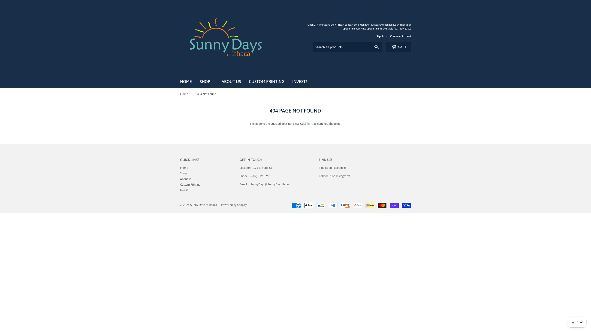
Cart (402, 47)
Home (186, 81)
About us (231, 81)
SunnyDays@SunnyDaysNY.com (270, 184)
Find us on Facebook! (332, 167)
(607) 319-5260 (260, 176)
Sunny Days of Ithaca (203, 205)
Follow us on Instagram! (334, 176)
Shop (205, 81)
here (310, 123)
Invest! (299, 81)
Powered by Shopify (234, 205)
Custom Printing (266, 81)
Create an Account (400, 36)
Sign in (380, 36)
